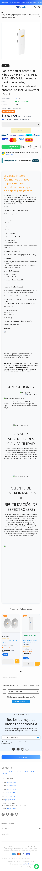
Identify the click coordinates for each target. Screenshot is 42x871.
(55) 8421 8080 (11, 782)
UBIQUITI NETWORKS (29, 635)
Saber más (9, 154)
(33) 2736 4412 (10, 793)
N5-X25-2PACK (5, 636)
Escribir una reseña (21, 701)
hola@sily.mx (11, 809)
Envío (4, 119)
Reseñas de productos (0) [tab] (11, 685)
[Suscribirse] (37, 737)
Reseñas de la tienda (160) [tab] (30, 685)
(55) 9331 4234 (11, 789)
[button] (39, 7)
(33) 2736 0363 (10, 796)
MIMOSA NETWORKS (22, 102)
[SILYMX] (21, 7)
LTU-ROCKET (26, 644)
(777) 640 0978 (10, 800)
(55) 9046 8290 (11, 786)
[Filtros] (4, 691)
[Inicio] (2, 12)
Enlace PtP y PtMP (28, 638)
